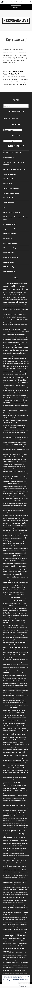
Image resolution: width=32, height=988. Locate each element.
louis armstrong (22, 688)
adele (15, 292)
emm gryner (22, 512)
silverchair (5, 863)
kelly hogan (6, 654)
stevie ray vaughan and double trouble (15, 889)
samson (8, 848)
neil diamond (19, 752)
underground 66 (12, 945)
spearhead (25, 875)
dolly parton (11, 488)
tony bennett (23, 929)
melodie (11, 717)
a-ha (9, 289)
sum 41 (10, 897)
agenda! (18, 294)
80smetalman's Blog (9, 248)
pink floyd (19, 788)
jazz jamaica (11, 610)
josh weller (20, 645)
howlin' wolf (12, 589)
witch (18, 967)
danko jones (11, 459)
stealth (19, 880)
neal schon (5, 752)
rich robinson (10, 825)
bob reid (17, 388)
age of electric (23, 294)
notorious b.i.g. (7, 767)
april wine (12, 322)
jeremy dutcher (16, 615)
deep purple (15, 476)
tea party (22, 905)
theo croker (20, 914)
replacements (14, 820)
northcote (22, 765)
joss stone (25, 645)
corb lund (5, 444)
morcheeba (13, 740)
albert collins (24, 299)
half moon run (6, 571)
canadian (14, 415)
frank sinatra (15, 530)
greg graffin (18, 560)
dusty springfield (14, 498)
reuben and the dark (22, 820)
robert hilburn (6, 828)
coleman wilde (17, 439)
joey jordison (25, 630)
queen (25, 798)
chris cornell (20, 430)
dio (26, 483)
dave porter (10, 469)
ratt (8, 810)
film (25, 523)
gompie (5, 555)
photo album (11, 788)
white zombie (20, 962)
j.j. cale (7, 600)
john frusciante (20, 632)
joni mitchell (21, 642)
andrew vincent (17, 314)
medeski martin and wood (9, 712)
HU (16, 589)
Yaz (24, 973)
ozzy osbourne (21, 772)
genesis (20, 538)
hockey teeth (25, 582)
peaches (11, 782)
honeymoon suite (24, 585)
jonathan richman (13, 642)
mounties (12, 744)
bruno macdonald (10, 405)
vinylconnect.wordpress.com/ (12, 229)
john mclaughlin (24, 637)
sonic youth (6, 875)
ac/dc (22, 289)
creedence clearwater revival (13, 449)
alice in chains (18, 302)
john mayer (11, 637)
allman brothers (24, 304)
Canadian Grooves (9, 157)
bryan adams (19, 405)
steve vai (20, 887)
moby (23, 734)
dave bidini (24, 461)
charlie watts (13, 427)
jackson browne (7, 603)
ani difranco (16, 317)
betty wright (26, 361)
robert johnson (13, 828)
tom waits (15, 929)
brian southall (22, 397)
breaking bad (18, 395)
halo (17, 571)
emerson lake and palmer (18, 510)
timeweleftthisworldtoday (11, 193)
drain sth (15, 493)
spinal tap (5, 877)
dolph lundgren (17, 488)
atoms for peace (15, 332)
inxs (22, 594)
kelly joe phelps (12, 654)
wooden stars (22, 967)
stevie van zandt (6, 892)
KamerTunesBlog (8, 262)
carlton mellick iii (10, 420)
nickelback (18, 760)
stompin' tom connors (19, 892)
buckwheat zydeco (16, 408)
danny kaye (23, 459)
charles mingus (21, 425)
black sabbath (22, 380)
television (10, 910)
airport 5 (18, 297)
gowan (10, 558)
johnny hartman (24, 640)
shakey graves (14, 858)
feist (15, 523)
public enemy (11, 798)
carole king (24, 420)
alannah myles (16, 299)
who (9, 965)
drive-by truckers (7, 496)
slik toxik (13, 870)
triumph (24, 938)
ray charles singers (20, 810)
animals (22, 317)
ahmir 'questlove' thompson (9, 297)
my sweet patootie (18, 747)
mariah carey (6, 700)
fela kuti (18, 523)
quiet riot (5, 803)
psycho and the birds (22, 795)
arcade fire (17, 322)
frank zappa (18, 533)
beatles (20, 353)
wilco (12, 965)
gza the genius (24, 569)
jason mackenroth (23, 608)
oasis (17, 768)
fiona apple (5, 525)
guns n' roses (13, 569)
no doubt (24, 763)
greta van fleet (13, 563)
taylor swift (16, 905)
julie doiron (19, 647)
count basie (15, 444)
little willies (11, 685)
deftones (5, 479)
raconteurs (6, 805)
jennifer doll (9, 615)
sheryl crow (19, 860)
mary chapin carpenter (22, 705)
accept (26, 289)
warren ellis (6, 957)
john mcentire (18, 637)
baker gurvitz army (12, 345)
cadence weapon (21, 413)
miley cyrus (18, 730)
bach (10, 339)
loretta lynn (14, 688)
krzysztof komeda (17, 667)
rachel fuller (20, 803)
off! (23, 767)
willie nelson (7, 967)
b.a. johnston (18, 337)
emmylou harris (7, 515)
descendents (21, 478)
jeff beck (6, 613)
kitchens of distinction (21, 664)
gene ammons (14, 538)
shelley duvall (13, 860)
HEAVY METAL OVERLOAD (11, 212)
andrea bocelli (18, 312)
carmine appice (17, 420)
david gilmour (24, 469)
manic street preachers (12, 697)
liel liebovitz (11, 680)
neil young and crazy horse (15, 755)
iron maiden (15, 597)
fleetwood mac (19, 525)
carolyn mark (7, 423)
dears (16, 474)
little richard (6, 685)
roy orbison (22, 840)
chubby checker (19, 435)
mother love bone (7, 742)
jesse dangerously (10, 618)
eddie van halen (9, 500)
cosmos (9, 444)
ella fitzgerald (16, 503)
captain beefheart (12, 417)
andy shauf (23, 314)
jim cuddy (15, 620)
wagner (14, 955)
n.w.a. (7, 749)
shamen (19, 858)
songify (26, 872)
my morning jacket (10, 747)
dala (8, 456)
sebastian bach (7, 855)
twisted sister (21, 940)
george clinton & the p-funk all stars (15, 541)
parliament (5, 777)
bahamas (23, 342)
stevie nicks (26, 887)
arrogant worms (14, 327)
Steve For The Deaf (9, 179)
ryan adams (11, 843)
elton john (15, 505)
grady (13, 558)
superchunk (6, 900)
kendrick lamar (19, 654)
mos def (23, 739)
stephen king (14, 882)
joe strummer (22, 627)
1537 (4, 207)
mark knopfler (12, 702)
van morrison (21, 948)
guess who (5, 566)
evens (4, 520)
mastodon (14, 708)
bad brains (10, 342)
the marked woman (13, 914)
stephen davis (24, 880)
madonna (11, 695)
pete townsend (16, 785)
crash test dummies (23, 447)
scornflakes (5, 853)
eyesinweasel (25, 520)
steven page (15, 887)
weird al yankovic (8, 960)
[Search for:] (16, 106)
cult (17, 454)
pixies (24, 788)
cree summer (23, 449)
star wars (16, 880)
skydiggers (11, 866)
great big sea (6, 560)
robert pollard (11, 831)
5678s (19, 286)
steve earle (6, 885)
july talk (23, 647)
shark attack (24, 858)
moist (17, 737)
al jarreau (25, 302)
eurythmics (17, 518)
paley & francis (15, 775)
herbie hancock (11, 582)
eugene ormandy (10, 518)
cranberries (13, 447)
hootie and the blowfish (9, 587)
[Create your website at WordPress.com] (16, 2)
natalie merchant (24, 749)
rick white (16, 825)
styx (4, 897)
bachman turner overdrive (18, 339)
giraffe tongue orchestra (20, 548)
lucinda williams (11, 690)
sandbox (12, 848)
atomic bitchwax (24, 329)
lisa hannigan (9, 683)
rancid (23, 808)
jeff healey (12, 613)
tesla (20, 910)
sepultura (13, 855)
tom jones (5, 927)
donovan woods (11, 491)
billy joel (8, 374)
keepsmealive (16, 20)
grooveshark (24, 563)
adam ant (5, 292)
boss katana (18, 390)
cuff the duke (13, 454)
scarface (25, 850)
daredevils (14, 461)
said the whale (19, 846)
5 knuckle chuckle (10, 283)
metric (19, 720)
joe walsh (19, 630)
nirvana (19, 763)
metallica (14, 720)
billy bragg (11, 371)
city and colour (20, 437)
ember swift (10, 510)
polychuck (5, 793)
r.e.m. (9, 803)
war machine (24, 955)
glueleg (24, 550)
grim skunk (18, 563)
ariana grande (17, 324)
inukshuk (18, 594)
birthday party (15, 374)
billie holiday (22, 366)
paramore (24, 775)
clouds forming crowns (8, 439)
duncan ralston (6, 498)
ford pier (21, 528)
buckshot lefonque (7, 408)
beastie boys (12, 353)
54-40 (15, 286)
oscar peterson (22, 770)
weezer (24, 957)
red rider (11, 815)
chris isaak (25, 430)
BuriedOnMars (7, 183)
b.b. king (24, 337)
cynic (4, 457)
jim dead (20, 620)
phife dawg (21, 785)
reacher (11, 813)
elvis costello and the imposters (15, 508)
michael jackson (7, 725)
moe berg (13, 737)
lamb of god (16, 670)
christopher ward (6, 435)
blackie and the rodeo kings (22, 377)
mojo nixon (21, 737)
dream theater (22, 493)
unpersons (25, 945)
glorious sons (20, 550)
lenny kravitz (22, 675)
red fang (15, 813)
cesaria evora (6, 425)
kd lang (14, 652)
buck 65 (26, 405)
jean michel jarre (18, 610)
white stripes (13, 962)
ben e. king (21, 358)
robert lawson (20, 828)
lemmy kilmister (15, 675)
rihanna (20, 825)
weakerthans (18, 957)
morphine (19, 739)
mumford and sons (19, 744)
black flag (12, 377)
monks (8, 739)
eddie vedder (17, 500)
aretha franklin (9, 324)
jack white (14, 603)
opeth (9, 770)
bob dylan (15, 385)
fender (22, 523)
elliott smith (9, 505)
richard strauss (19, 823)
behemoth (24, 356)
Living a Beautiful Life (9, 224)
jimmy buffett (10, 622)
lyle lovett (6, 693)
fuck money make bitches (14, 535)
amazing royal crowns (12, 309)
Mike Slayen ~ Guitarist (10, 243)
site (7, 866)
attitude (9, 334)
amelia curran (20, 309)
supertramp (11, 900)
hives (17, 582)
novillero (13, 767)
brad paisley (19, 392)
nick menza (23, 760)
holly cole (10, 585)
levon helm (6, 680)
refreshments (16, 815)
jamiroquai (22, 605)
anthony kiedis (13, 319)
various (7, 951)
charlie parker (6, 427)
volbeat (10, 955)
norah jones (16, 765)
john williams (6, 642)
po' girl (13, 790)
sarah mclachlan (23, 848)
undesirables (20, 945)
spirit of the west (12, 877)
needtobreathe (11, 752)
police (25, 790)
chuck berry (6, 437)
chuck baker (25, 435)
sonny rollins (12, 875)
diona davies (10, 486)
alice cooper (11, 302)
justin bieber (17, 649)
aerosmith (20, 292)
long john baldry (23, 685)
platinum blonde (7, 790)
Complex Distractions (9, 233)
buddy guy (23, 408)
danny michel (7, 461)
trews (22, 935)
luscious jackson (25, 690)
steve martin (25, 885)
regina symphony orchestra (14, 818)
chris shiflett (6, 432)
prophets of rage (10, 795)
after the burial (13, 294)
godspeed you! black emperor (15, 553)
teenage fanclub (21, 907)
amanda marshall (18, 307)
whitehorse (20, 960)
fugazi (21, 535)
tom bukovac (16, 924)
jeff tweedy (22, 613)
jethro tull (17, 618)
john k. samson (10, 635)
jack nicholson (25, 600)
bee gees (12, 356)
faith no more (10, 523)
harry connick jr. (11, 574)
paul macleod (10, 780)
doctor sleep (6, 488)
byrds (12, 413)
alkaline (5, 304)
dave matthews (11, 466)
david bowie (16, 469)
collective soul (6, 442)
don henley (24, 488)
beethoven (18, 356)
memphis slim (20, 717)
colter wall (13, 442)
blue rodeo (22, 383)
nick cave (13, 760)
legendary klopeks (7, 675)
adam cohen (10, 292)
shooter (24, 860)
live (16, 685)
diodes (5, 486)
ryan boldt (5, 846)
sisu (4, 866)
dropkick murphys (16, 496)
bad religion (17, 342)
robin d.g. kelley (20, 830)
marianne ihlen (13, 700)
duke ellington (24, 496)
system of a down (13, 902)
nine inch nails (12, 763)
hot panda (24, 587)
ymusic (26, 973)
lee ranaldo (26, 672)
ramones (18, 808)
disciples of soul (23, 486)
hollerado (5, 585)
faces (4, 523)
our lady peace (12, 772)
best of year (19, 361)
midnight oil (10, 728)
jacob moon (20, 603)
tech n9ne (10, 907)
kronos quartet (9, 667)
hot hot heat (18, 587)
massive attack (6, 707)
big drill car (17, 363)
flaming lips (13, 525)
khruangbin (6, 659)
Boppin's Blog (7, 238)
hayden (12, 577)
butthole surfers (23, 410)
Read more (12, 62)
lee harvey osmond (19, 672)
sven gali (17, 900)
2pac (4, 283)
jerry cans (22, 615)
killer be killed (16, 659)
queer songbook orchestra (21, 800)
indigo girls (12, 594)
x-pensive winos (13, 973)
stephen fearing (7, 882)
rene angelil (8, 820)
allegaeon (18, 304)
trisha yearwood (18, 938)
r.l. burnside (14, 803)
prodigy (5, 795)
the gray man (18, 912)
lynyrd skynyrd (12, 693)
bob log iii (21, 385)
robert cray (25, 825)
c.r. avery (16, 413)
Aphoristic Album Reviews (11, 188)
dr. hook (11, 493)
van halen (14, 948)
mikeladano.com (8, 252)
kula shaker (23, 667)
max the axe (11, 710)
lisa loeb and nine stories (22, 683)
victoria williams (14, 952)
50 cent (11, 286)
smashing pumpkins (8, 872)
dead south (20, 471)
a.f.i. (11, 289)
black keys (6, 380)
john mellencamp (8, 640)
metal (8, 720)
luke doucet (18, 690)
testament (24, 910)
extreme (19, 520)
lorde (10, 688)
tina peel (15, 922)
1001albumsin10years (9, 267)
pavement (6, 783)
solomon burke (17, 872)
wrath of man (9, 970)
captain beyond (21, 417)
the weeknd (14, 917)
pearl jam (17, 783)
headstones (17, 577)
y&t (18, 973)
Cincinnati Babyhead (9, 174)
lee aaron (12, 672)
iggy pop (9, 592)
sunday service (18, 897)
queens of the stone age (9, 800)
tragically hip (14, 935)
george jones (11, 543)
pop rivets (11, 793)
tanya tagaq (11, 905)
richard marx (13, 823)
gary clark (9, 538)
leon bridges (17, 678)
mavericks (5, 710)
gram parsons (18, 558)
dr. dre (8, 493)
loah (18, 685)
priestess (21, 793)
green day (12, 560)
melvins (15, 717)
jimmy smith (23, 622)
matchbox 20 (21, 707)
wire (16, 967)
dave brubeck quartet (16, 464)
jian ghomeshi (24, 618)
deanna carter (11, 474)
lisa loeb (14, 683)
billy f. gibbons (22, 371)
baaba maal (6, 339)
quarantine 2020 (18, 798)
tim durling (10, 922)
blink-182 (16, 383)
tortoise (13, 932)
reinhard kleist (23, 818)
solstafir (23, 872)
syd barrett (6, 902)
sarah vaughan (13, 850)
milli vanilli (23, 730)
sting (12, 892)
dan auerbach (12, 456)
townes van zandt (19, 932)
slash (19, 866)
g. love (24, 535)
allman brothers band (8, 307)
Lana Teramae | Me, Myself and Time (14, 169)
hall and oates (12, 571)
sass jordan (20, 850)
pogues (17, 790)
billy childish (16, 371)
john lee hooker (19, 635)
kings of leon (6, 664)
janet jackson (11, 608)
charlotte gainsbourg (21, 427)
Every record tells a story (10, 257)
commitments (19, 442)
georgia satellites (12, 545)
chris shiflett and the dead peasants (17, 432)
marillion (19, 700)
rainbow (14, 808)
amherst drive (12, 312)
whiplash (16, 960)
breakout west (24, 395)
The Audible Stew (8, 203)
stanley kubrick (10, 880)
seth (22, 855)
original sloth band (15, 770)
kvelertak (10, 670)
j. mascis (11, 600)
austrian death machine (16, 334)
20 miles (5, 286)
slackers (16, 866)
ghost (22, 545)
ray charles (13, 810)
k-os (21, 650)
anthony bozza (6, 319)
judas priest (12, 647)
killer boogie (22, 659)
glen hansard (9, 550)
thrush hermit (17, 919)
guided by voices (15, 566)
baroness (16, 350)
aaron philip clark (16, 289)
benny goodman (11, 361)
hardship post (21, 571)
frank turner (21, 530)
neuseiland (5, 758)
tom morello (12, 927)
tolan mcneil (10, 924)
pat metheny (11, 777)
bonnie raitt (6, 390)
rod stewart (10, 833)
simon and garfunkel (13, 863)
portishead (16, 793)
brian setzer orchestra (14, 397)
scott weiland (16, 853)
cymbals (20, 454)
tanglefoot (5, 905)
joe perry (16, 627)
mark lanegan (20, 702)
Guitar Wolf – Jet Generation (13, 50)
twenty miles (14, 941)
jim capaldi (10, 620)
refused (22, 815)
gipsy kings (11, 548)
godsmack (5, 553)
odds (20, 767)
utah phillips (8, 948)
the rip (25, 914)
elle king (22, 503)
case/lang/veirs (17, 422)
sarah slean (6, 850)
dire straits (16, 486)
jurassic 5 (11, 649)
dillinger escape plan (14, 483)
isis (21, 598)
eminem (16, 512)
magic (23, 695)
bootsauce (12, 390)
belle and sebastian (8, 358)
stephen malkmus (21, 882)
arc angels (22, 322)
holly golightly (16, 585)
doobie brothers (18, 491)
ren (4, 820)
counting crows (22, 444)
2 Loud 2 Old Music (9, 198)
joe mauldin (11, 627)
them (8, 914)
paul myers (16, 780)
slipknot (18, 870)
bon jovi (25, 388)
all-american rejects (11, 304)
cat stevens (23, 422)
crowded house (17, 452)
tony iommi (5, 932)
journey (5, 647)
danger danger (18, 456)
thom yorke (11, 919)
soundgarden (19, 875)
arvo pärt (11, 329)
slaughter (24, 866)
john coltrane (11, 632)
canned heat (19, 415)
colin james (24, 439)
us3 (4, 948)
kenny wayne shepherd (12, 657)
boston (23, 390)
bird (11, 374)
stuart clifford (18, 894)
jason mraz (6, 610)
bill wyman (12, 368)
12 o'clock (17, 283)
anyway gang (24, 319)
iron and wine (6, 597)
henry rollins (16, 580)
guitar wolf (5, 569)
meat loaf (23, 710)
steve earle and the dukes (16, 885)
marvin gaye (14, 705)
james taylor (16, 605)
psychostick (5, 798)
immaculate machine (17, 592)
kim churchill (10, 662)
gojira (25, 553)
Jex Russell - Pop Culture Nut (12, 153)
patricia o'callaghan (19, 777)
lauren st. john (23, 670)
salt (23, 846)
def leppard (22, 476)
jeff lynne (17, 613)
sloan (23, 870)
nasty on (17, 749)
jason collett (17, 608)
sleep (9, 870)
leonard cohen (8, 678)
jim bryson (5, 620)
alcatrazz (5, 302)
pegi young (23, 782)
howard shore (6, 589)
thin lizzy (5, 919)
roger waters (16, 833)
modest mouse (7, 737)
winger (12, 967)
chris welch (13, 435)
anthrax (19, 319)
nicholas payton (7, 760)
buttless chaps (7, 413)
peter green (9, 785)
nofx (4, 765)
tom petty (17, 927)
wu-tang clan (16, 970)
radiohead (12, 805)
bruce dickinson (18, 400)
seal (26, 853)
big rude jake (25, 363)
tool (9, 932)
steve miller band (7, 887)
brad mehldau (12, 392)
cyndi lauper (25, 454)
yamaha (21, 973)
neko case (24, 755)
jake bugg (10, 605)
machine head (19, 693)
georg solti (18, 545)
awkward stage (11, 337)
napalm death (12, 749)
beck (8, 356)
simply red (20, 863)
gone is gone (10, 555)
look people (5, 688)
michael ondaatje (15, 725)
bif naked (12, 363)
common (25, 442)
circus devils (13, 437)
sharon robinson (6, 860)
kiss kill (14, 664)
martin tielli (8, 705)
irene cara (25, 594)
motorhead (21, 742)
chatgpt (5, 430)
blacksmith (5, 383)
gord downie (17, 556)
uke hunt (25, 943)
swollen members (23, 900)
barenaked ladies (9, 347)
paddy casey (8, 775)
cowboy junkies (7, 447)
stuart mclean (25, 894)
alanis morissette (8, 299)
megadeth (16, 715)
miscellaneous (14, 734)
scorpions (11, 853)
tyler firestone (12, 943)
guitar (24, 566)
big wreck (12, 366)
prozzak (15, 795)
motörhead (6, 744)
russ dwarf (5, 843)
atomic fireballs (6, 332)
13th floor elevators (23, 283)
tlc (23, 922)
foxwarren (11, 530)
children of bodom (12, 430)
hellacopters (9, 580)
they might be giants (22, 917)
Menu (17, 7)
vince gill (20, 952)
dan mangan (18, 459)
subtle (7, 897)
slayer (5, 870)
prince (24, 793)
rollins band (13, 837)
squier (18, 877)
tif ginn (21, 919)
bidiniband (6, 363)
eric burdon (15, 515)
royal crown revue (15, 840)
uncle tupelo (6, 945)
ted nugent (15, 907)
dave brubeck (6, 464)
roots (10, 840)
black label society (13, 380)
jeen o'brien (24, 610)
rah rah (10, 808)
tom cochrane (23, 924)
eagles (19, 498)
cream (4, 449)
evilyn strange (13, 520)
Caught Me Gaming (9, 271)
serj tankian (18, 855)
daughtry (19, 461)
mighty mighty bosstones (20, 728)
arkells (22, 324)
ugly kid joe (20, 943)
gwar (19, 569)
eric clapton (22, 515)
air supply (22, 297)
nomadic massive (9, 765)
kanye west (25, 649)
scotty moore (22, 853)
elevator (11, 503)
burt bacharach (12, 410)
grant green (24, 558)
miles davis (12, 730)
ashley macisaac (17, 329)
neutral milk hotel (12, 758)
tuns (8, 940)
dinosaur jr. (23, 483)
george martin (17, 543)
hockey (20, 582)
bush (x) (17, 410)
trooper (5, 940)
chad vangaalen (13, 425)
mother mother (15, 742)
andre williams (10, 314)
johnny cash (17, 640)
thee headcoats (12, 912)
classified (26, 437)
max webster (17, 710)
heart (22, 577)
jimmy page (16, 622)
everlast (8, 520)
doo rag (23, 491)
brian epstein (6, 397)
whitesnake (6, 962)
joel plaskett (14, 625)
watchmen (11, 957)
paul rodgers (22, 780)
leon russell (23, 678)
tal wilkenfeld (21, 902)
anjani (25, 317)
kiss (12, 664)
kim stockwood (17, 662)
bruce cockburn (10, 400)
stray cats (12, 894)
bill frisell (16, 366)
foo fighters (13, 528)
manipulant (22, 698)
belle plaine (16, 358)
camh (11, 415)
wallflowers (19, 955)
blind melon (10, 383)
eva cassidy (23, 518)
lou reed (5, 690)
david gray (6, 471)
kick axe (11, 659)
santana (17, 848)
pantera (20, 775)
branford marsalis (11, 395)
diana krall (10, 481)
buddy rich (5, 410)
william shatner (24, 965)
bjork (20, 374)
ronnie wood (20, 837)
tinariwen (20, 922)
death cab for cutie (21, 474)
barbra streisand (23, 345)
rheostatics (6, 823)
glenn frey (14, 550)
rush (26, 840)
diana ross (15, 481)
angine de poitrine (7, 317)
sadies (14, 846)
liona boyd (21, 680)
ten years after (15, 910)
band (18, 345)
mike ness (5, 730)
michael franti (23, 723)
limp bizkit (17, 680)
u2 (17, 943)
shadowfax (8, 858)
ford (18, 528)
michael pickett (22, 725)
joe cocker (8, 625)
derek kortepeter (13, 479)
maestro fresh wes (18, 695)
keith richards (24, 652)
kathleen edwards (7, 652)
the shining (8, 917)
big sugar (6, 366)
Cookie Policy (9, 980)
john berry (5, 632)
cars (13, 422)
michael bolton (17, 723)
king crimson (23, 662)
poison (21, 790)
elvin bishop (21, 505)
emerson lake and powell (8, 512)
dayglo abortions (13, 471)
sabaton (9, 846)
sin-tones (25, 863)
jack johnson (18, 600)
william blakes (17, 965)
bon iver (21, 388)
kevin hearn (21, 657)
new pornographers (21, 758)
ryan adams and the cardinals (21, 843)
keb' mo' (18, 652)
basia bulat (22, 350)
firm (9, 525)
